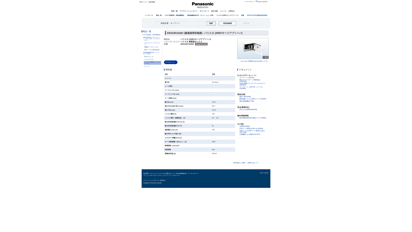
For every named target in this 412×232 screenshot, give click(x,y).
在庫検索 (246, 23)
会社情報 (145, 173)
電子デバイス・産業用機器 (147, 2)
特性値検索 (227, 23)
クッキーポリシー (250, 1)
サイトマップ (154, 173)
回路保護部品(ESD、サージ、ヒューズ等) (200, 15)
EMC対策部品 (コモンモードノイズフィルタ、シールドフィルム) (151, 39)
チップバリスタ (148, 59)
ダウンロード (204, 11)
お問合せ (231, 11)
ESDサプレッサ (148, 56)
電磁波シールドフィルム (151, 47)
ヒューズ (146, 66)
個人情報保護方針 (181, 173)
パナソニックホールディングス (152, 175)
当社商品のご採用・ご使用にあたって (246, 163)
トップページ (149, 15)
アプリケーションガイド (188, 11)
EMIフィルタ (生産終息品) (151, 49)
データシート (169, 62)
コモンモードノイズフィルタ (152, 43)
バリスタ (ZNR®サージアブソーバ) (227, 15)
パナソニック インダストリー (171, 175)
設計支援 (214, 11)
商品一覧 (174, 11)
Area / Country (264, 173)
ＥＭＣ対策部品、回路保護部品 (174, 15)
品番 (242, 15)
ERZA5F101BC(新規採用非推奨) (257, 15)
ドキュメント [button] (245, 70)
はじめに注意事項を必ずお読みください (255, 61)
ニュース (223, 11)
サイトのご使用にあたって (167, 173)
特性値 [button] (169, 70)
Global (265, 1)
